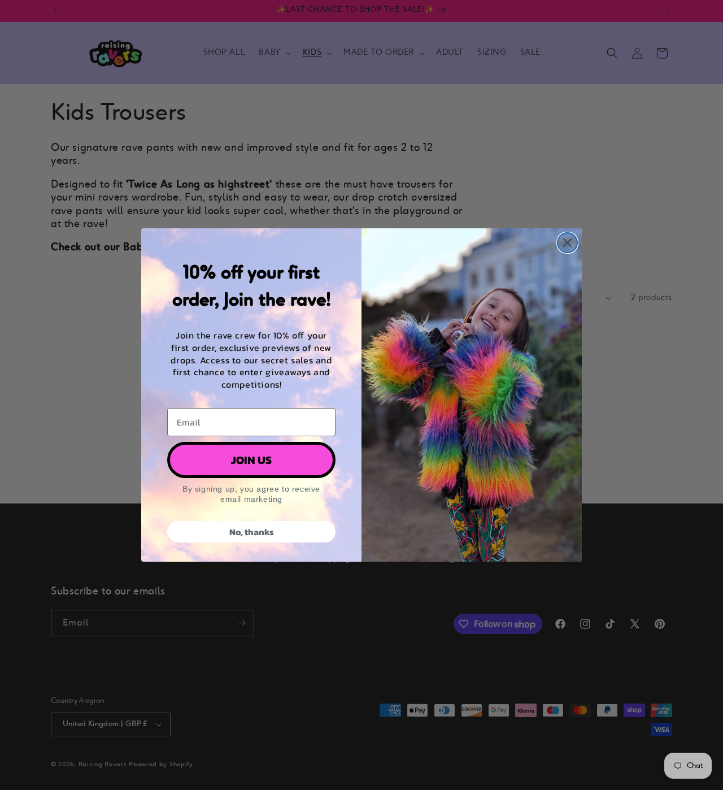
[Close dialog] (567, 243)
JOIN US (251, 460)
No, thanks (251, 532)
